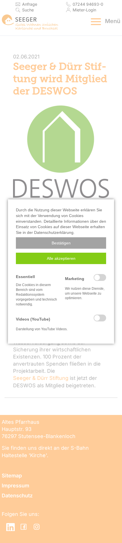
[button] (61, 243)
